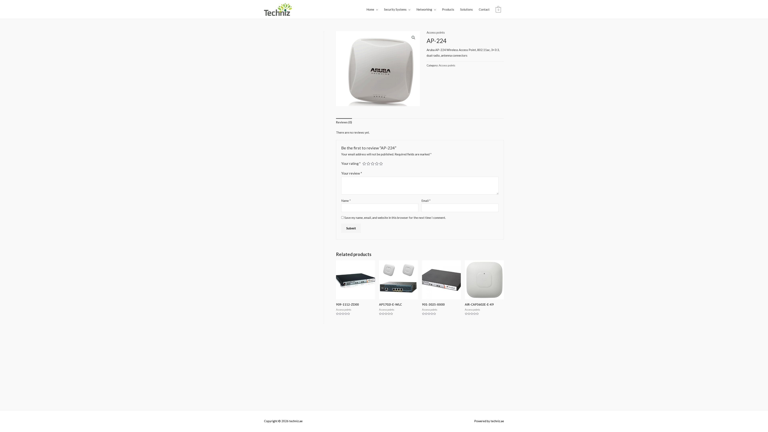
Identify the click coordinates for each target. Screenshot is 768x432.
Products (448, 9)
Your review (351, 173)
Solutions (466, 9)
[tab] (344, 122)
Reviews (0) (344, 122)
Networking (424, 9)
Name (346, 200)
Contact (484, 9)
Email (426, 200)
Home (370, 9)
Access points (436, 32)
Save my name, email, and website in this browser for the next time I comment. (395, 217)
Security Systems (395, 9)
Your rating (351, 163)
